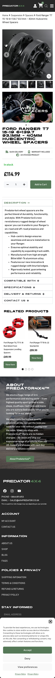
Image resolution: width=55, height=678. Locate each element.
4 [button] (32, 369)
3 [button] (29, 369)
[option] (14, 342)
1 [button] (23, 369)
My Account (9, 521)
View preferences (27, 667)
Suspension (16, 15)
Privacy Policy (20, 674)
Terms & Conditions (13, 583)
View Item (10, 365)
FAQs (5, 561)
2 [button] (26, 369)
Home (5, 15)
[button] (50, 621)
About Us (7, 543)
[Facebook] (5, 491)
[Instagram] (12, 491)
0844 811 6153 (17, 497)
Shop (5, 549)
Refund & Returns (13, 589)
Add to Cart (41, 184)
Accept (28, 650)
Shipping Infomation (14, 577)
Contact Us (8, 527)
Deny (27, 658)
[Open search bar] (46, 6)
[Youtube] (19, 491)
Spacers (29, 15)
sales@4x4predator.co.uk (24, 500)
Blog (4, 555)
